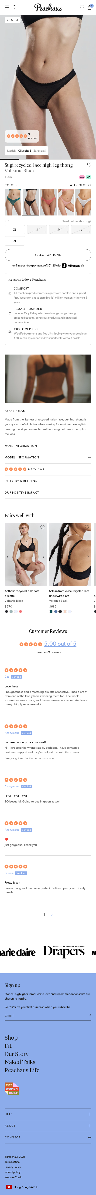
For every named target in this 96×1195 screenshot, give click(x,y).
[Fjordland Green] (11, 611)
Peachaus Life (22, 1070)
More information (21, 445)
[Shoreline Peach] (65, 611)
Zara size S (40, 150)
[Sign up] (90, 1015)
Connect (13, 1137)
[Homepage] (48, 7)
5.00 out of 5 (60, 643)
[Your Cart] (89, 7)
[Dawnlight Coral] (66, 202)
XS (14, 229)
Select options (48, 254)
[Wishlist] (82, 7)
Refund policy (13, 1172)
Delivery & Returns (21, 481)
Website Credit (13, 1177)
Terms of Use (12, 1162)
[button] (17, 136)
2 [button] (52, 915)
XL (15, 240)
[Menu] (7, 7)
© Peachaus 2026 (15, 1156)
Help (8, 1114)
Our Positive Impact (22, 492)
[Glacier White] (83, 202)
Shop (11, 1037)
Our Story (17, 1053)
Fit (8, 1045)
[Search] (15, 7)
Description (15, 411)
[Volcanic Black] (30, 202)
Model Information (22, 457)
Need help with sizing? (76, 221)
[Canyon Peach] (48, 202)
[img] (48, 670)
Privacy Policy (13, 1167)
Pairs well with (20, 515)
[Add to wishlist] (89, 165)
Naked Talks (20, 1061)
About (10, 1125)
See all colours (77, 185)
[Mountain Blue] (55, 611)
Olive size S (24, 150)
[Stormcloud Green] (13, 202)
